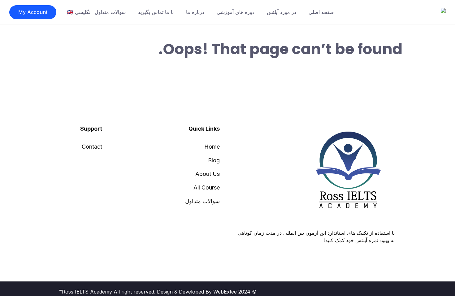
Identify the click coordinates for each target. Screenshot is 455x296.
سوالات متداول (110, 12)
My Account (32, 12)
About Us (207, 174)
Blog (214, 160)
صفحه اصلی (321, 12)
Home (212, 146)
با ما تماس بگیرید (156, 12)
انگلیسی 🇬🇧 (79, 12)
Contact (92, 146)
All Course (206, 187)
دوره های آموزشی (235, 12)
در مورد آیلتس (281, 12)
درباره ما (195, 12)
